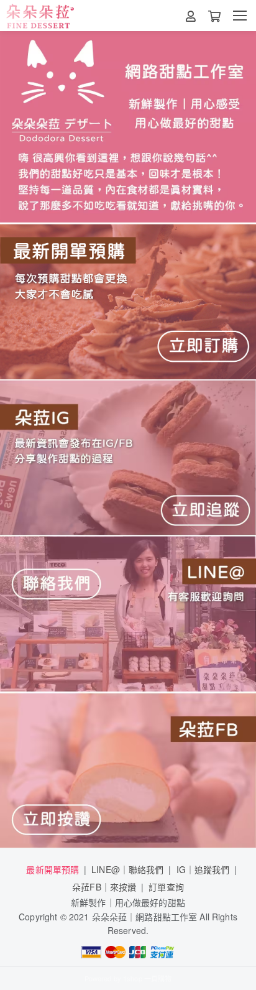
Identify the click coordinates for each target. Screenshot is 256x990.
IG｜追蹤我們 (203, 869)
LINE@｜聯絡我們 (127, 869)
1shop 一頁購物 (147, 978)
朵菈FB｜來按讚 (104, 887)
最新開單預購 (52, 869)
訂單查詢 (166, 887)
